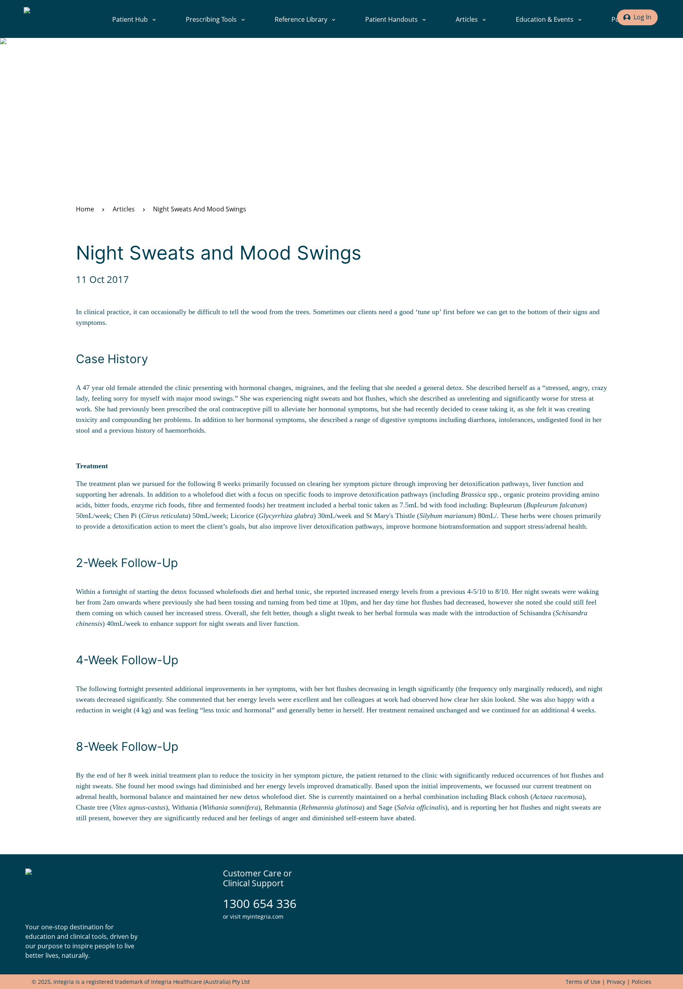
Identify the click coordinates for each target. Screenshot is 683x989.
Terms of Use (583, 981)
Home (85, 209)
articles (124, 209)
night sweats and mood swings (199, 209)
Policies (641, 981)
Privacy (616, 981)
